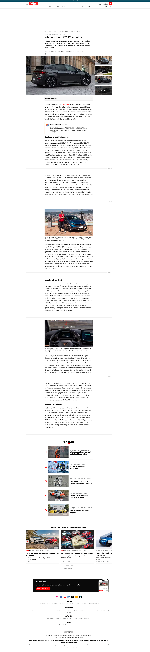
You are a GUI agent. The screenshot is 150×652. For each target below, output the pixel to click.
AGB (64, 610)
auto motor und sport (51, 618)
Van (83, 7)
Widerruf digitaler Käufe (93, 603)
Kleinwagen (36, 7)
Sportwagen (73, 7)
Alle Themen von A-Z (44, 610)
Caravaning (53, 645)
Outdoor (101, 645)
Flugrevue (65, 645)
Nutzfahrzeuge (90, 7)
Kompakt (43, 7)
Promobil (107, 645)
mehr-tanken (78, 645)
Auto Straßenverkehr (79, 618)
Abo (110, 3)
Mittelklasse (51, 7)
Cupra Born (65, 104)
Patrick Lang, (48, 51)
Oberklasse (64, 7)
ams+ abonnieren (71, 603)
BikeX (47, 645)
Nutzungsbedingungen (72, 610)
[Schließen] (91, 124)
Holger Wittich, (61, 51)
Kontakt (52, 610)
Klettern (71, 645)
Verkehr (105, 7)
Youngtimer (69, 618)
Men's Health (85, 645)
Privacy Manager (91, 610)
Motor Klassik (61, 618)
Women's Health (73, 647)
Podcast (48, 603)
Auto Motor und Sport (39, 645)
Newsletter (54, 603)
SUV (58, 7)
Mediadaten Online (63, 624)
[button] (60, 75)
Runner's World (64, 647)
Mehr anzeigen (68, 568)
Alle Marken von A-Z (32, 610)
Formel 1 (28, 7)
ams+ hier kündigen (81, 603)
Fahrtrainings (42, 603)
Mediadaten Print (74, 624)
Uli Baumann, (54, 51)
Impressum (58, 610)
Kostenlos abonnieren (43, 588)
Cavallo (59, 645)
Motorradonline (94, 645)
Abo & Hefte (88, 618)
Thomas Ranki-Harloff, (70, 51)
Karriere (69, 612)
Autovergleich (62, 603)
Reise (80, 7)
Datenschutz (82, 610)
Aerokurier (29, 645)
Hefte (73, 0)
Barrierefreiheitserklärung (103, 610)
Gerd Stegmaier (79, 51)
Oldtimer (99, 7)
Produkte (77, 0)
